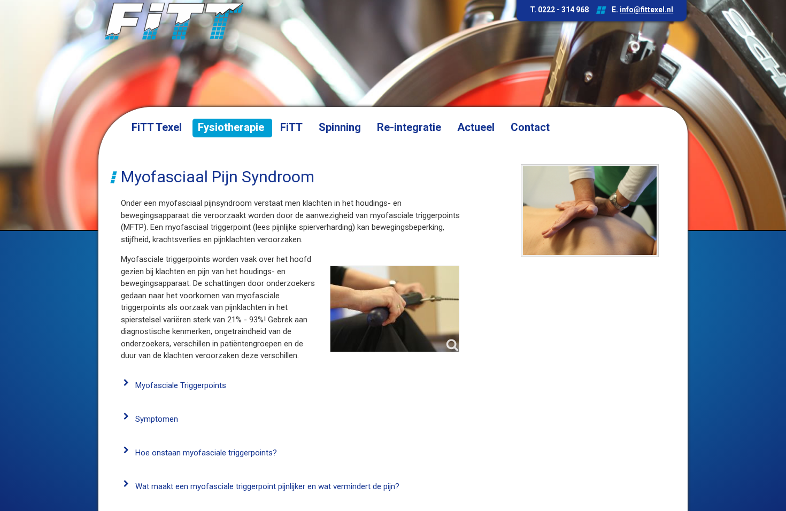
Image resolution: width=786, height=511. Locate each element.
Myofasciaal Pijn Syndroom (217, 176)
